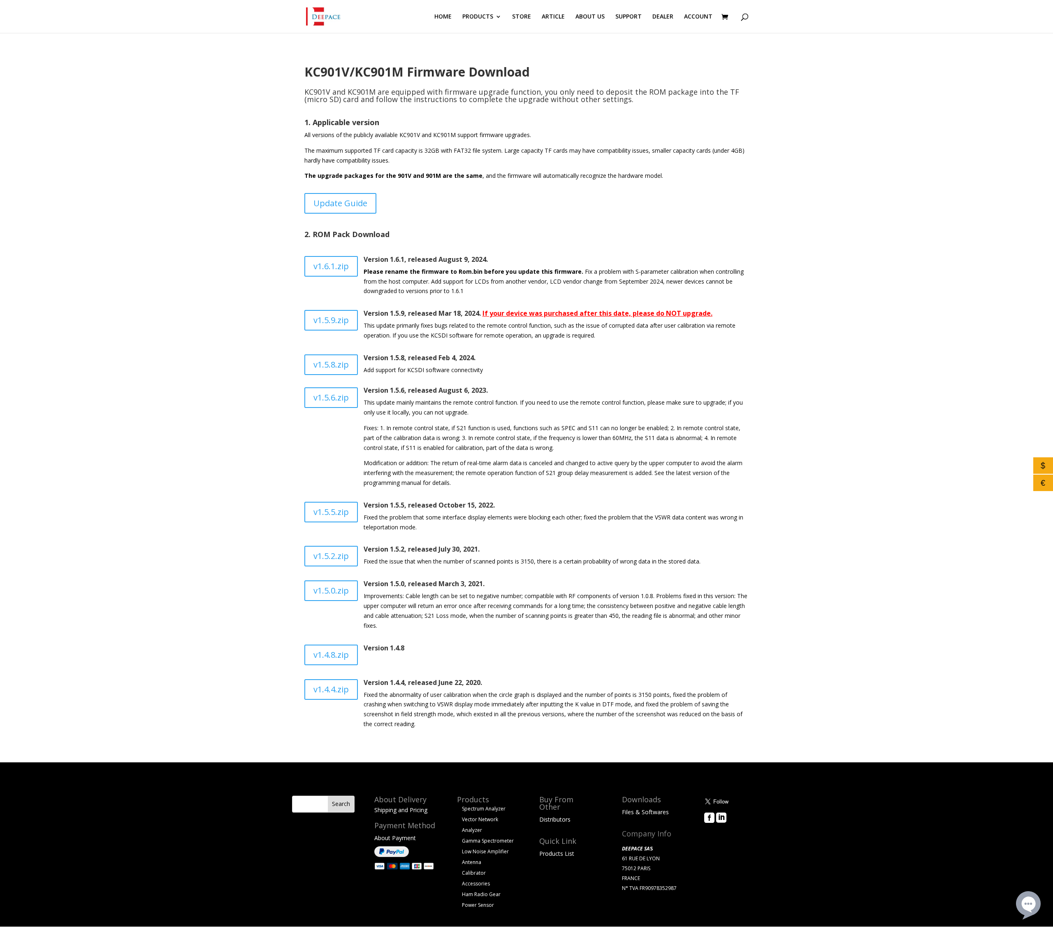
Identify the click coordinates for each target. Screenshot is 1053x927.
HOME (443, 17)
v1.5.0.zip (331, 590)
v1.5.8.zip (331, 364)
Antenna (471, 862)
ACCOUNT (698, 17)
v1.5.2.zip (331, 555)
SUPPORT (628, 17)
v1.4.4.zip (331, 689)
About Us (716, 830)
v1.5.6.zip (331, 397)
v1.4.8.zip (331, 654)
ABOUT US (590, 17)
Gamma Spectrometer (488, 840)
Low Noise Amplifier (485, 851)
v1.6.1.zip (331, 266)
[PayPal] (391, 855)
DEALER (662, 17)
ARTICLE (553, 17)
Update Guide (340, 203)
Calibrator (474, 872)
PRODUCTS (477, 17)
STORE (521, 17)
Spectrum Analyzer (484, 808)
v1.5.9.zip (331, 320)
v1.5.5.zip (331, 511)
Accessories (476, 883)
